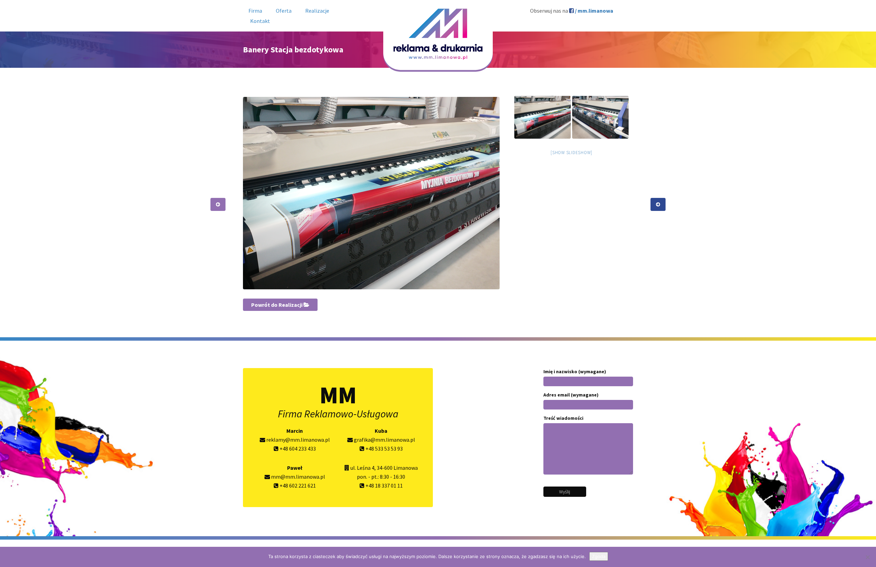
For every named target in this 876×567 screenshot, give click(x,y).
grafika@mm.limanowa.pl (384, 439)
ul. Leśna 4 (362, 467)
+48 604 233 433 (297, 448)
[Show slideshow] (571, 152)
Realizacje (317, 10)
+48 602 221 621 (297, 485)
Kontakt (260, 20)
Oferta (284, 10)
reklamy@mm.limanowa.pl (297, 439)
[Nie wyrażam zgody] (867, 557)
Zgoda (598, 556)
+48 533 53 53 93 (383, 448)
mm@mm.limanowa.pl (297, 476)
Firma (255, 10)
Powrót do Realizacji (277, 304)
